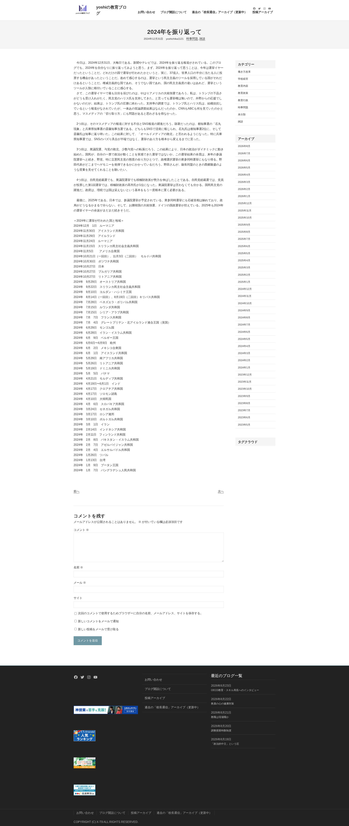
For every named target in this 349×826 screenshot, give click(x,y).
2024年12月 (245, 288)
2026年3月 (244, 181)
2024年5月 (244, 338)
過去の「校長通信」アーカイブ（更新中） (172, 707)
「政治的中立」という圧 (225, 743)
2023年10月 (245, 388)
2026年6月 (244, 160)
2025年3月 (244, 267)
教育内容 (243, 85)
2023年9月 (244, 396)
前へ (76, 491)
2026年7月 (244, 153)
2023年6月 (244, 417)
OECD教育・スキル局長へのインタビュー (235, 690)
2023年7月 (244, 410)
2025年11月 (244, 210)
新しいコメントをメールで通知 (98, 621)
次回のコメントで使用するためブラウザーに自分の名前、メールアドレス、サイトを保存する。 (140, 613)
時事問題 (192, 38)
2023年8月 (244, 403)
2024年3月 (244, 353)
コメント (81, 529)
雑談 (202, 38)
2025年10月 (245, 217)
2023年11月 (244, 381)
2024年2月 (244, 360)
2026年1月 (244, 196)
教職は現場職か (220, 717)
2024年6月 (244, 331)
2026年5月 (244, 167)
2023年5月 (244, 424)
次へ (221, 491)
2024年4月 (244, 346)
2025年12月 (245, 203)
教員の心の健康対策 (222, 703)
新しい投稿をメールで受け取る (98, 629)
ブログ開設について (158, 688)
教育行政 (243, 100)
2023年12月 (245, 374)
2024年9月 (244, 310)
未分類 (242, 114)
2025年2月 (244, 274)
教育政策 (243, 93)
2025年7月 (244, 238)
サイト (78, 597)
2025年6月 (244, 246)
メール (80, 582)
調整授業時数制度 (221, 730)
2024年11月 (244, 296)
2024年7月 (244, 324)
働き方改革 (244, 71)
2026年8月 (244, 146)
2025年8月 (244, 231)
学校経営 (243, 78)
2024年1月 (244, 367)
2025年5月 (244, 253)
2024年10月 (245, 303)
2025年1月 (244, 281)
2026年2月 (244, 189)
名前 (78, 567)
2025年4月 (244, 260)
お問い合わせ (153, 679)
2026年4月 (244, 174)
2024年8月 (244, 317)
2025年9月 (244, 224)
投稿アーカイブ (155, 698)
